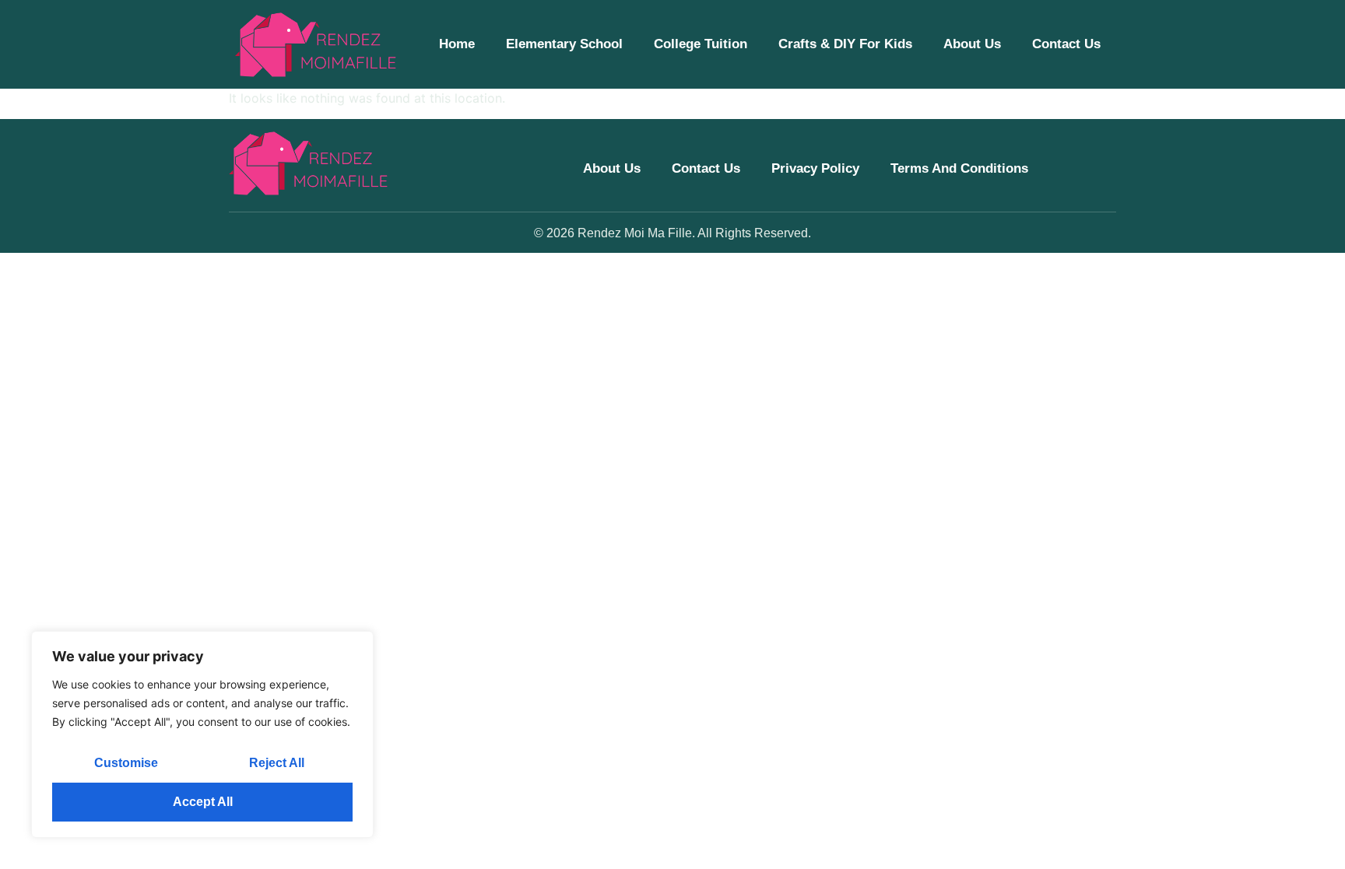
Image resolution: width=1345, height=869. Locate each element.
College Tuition (700, 44)
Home (457, 44)
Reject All (276, 762)
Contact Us (1066, 44)
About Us (972, 44)
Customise (126, 762)
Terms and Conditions (959, 168)
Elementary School (564, 44)
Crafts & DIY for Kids (845, 44)
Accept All (203, 801)
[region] (202, 734)
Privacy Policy (815, 168)
